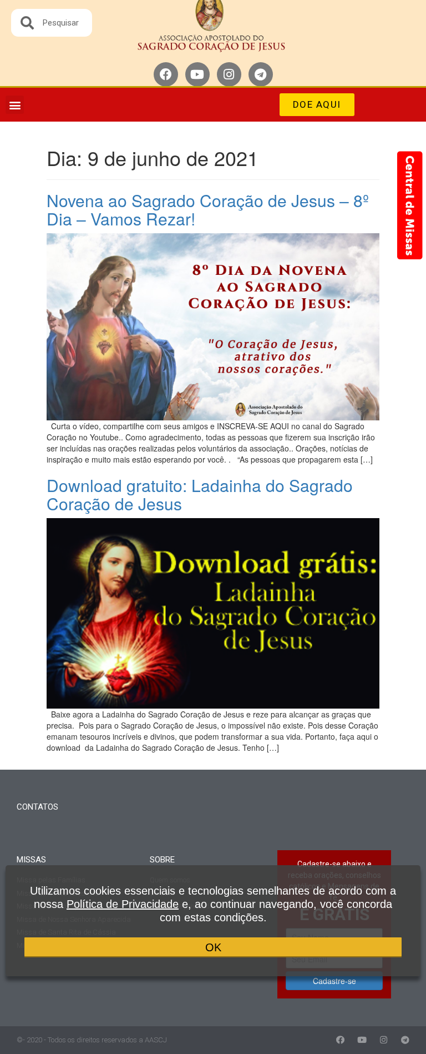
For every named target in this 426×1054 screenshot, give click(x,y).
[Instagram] (229, 74)
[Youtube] (197, 74)
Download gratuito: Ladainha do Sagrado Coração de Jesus (200, 494)
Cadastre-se (334, 980)
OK (213, 947)
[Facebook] (166, 74)
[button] (15, 105)
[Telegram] (260, 74)
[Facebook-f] (340, 1040)
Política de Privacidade (123, 904)
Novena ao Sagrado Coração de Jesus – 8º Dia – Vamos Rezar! (208, 209)
